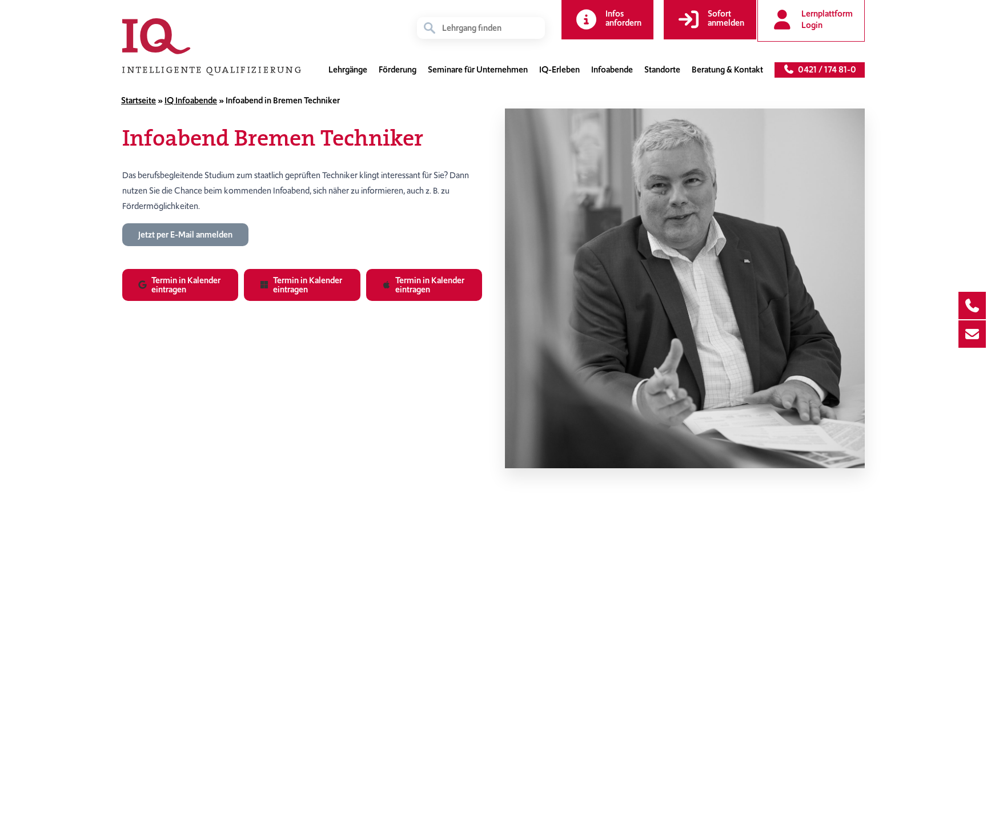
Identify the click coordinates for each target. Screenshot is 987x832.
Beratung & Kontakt (727, 69)
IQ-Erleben (559, 69)
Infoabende (612, 69)
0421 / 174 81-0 (825, 69)
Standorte (662, 69)
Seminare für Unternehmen (478, 69)
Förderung (397, 69)
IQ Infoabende (190, 100)
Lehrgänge (347, 69)
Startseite (138, 100)
